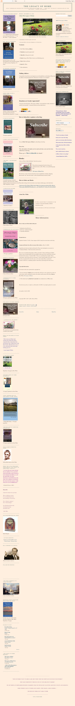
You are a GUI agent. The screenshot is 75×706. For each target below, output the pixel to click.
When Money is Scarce (9, 657)
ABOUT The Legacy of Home (62, 20)
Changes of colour (8, 646)
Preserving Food (7, 667)
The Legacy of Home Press (10, 661)
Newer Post (21, 311)
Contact (28, 306)
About (24, 306)
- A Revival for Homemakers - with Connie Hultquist (11, 665)
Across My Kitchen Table (10, 641)
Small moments (8, 645)
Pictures (6, 633)
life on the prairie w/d (9, 636)
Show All (17, 649)
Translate (65, 124)
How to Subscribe (31, 153)
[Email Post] (36, 304)
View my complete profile (62, 36)
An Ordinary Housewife (9, 662)
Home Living (7, 632)
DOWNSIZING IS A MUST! (10, 637)
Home (37, 311)
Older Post (54, 311)
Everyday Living (8, 626)
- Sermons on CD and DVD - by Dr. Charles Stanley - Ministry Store (10, 540)
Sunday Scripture (8, 642)
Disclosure (34, 306)
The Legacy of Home (37, 6)
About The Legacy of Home (26, 16)
